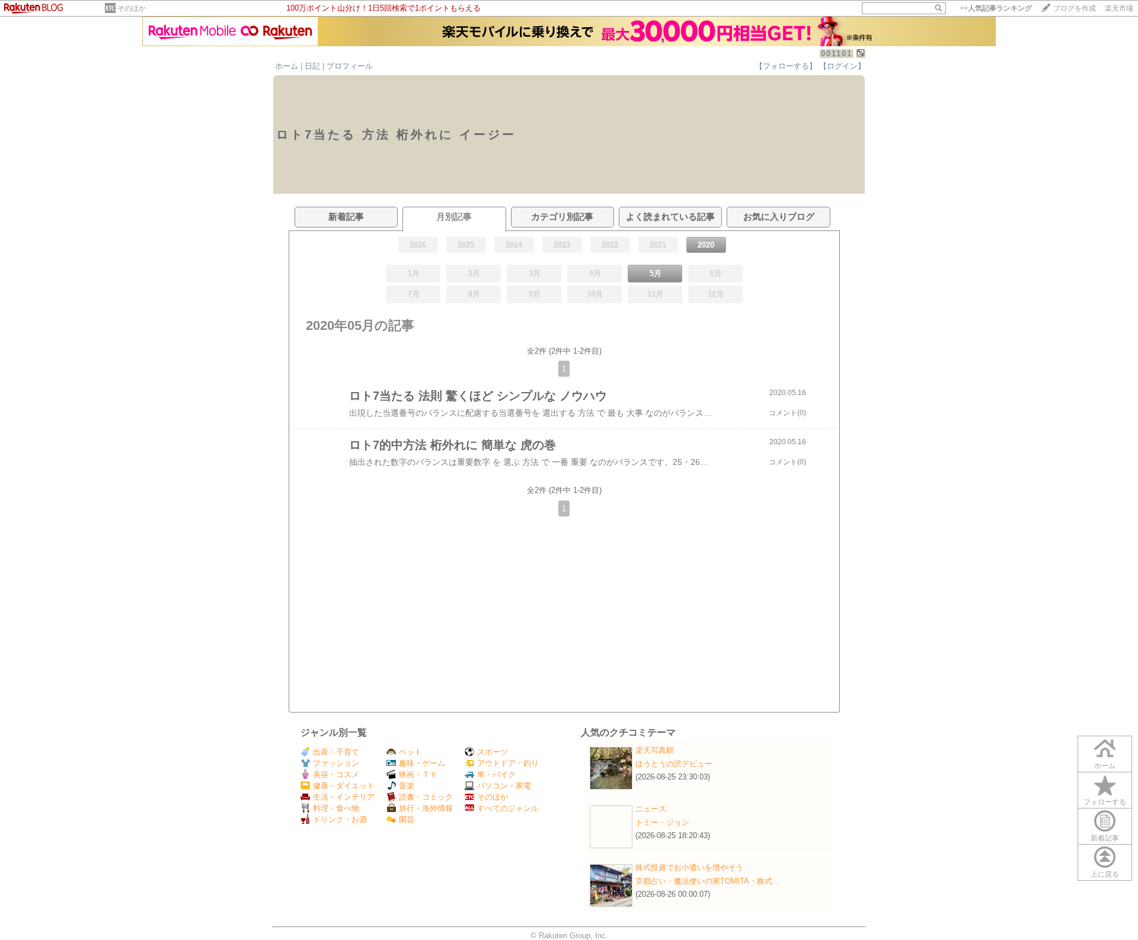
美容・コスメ (336, 774)
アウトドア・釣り (508, 763)
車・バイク (496, 774)
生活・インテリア (344, 797)
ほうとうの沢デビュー (673, 763)
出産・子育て (336, 751)
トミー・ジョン (662, 822)
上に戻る (1105, 874)
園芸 (406, 819)
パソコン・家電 (504, 785)
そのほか (131, 8)
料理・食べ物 (336, 808)
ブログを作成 (1074, 8)
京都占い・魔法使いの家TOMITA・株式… (707, 881)
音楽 (406, 785)
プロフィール (350, 66)
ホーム (286, 66)
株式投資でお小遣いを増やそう (689, 867)
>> (996, 8)
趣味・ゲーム (422, 763)
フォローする (1104, 802)
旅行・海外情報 (426, 808)
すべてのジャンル (508, 808)
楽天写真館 (654, 750)
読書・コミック (426, 797)
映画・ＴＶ (418, 774)
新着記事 (1105, 838)
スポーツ (492, 751)
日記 (312, 66)
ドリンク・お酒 (340, 819)
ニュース (650, 808)
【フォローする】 (786, 66)
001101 (836, 53)
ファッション (336, 763)
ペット (410, 751)
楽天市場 (1119, 8)
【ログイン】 (842, 66)
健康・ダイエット (344, 785)
